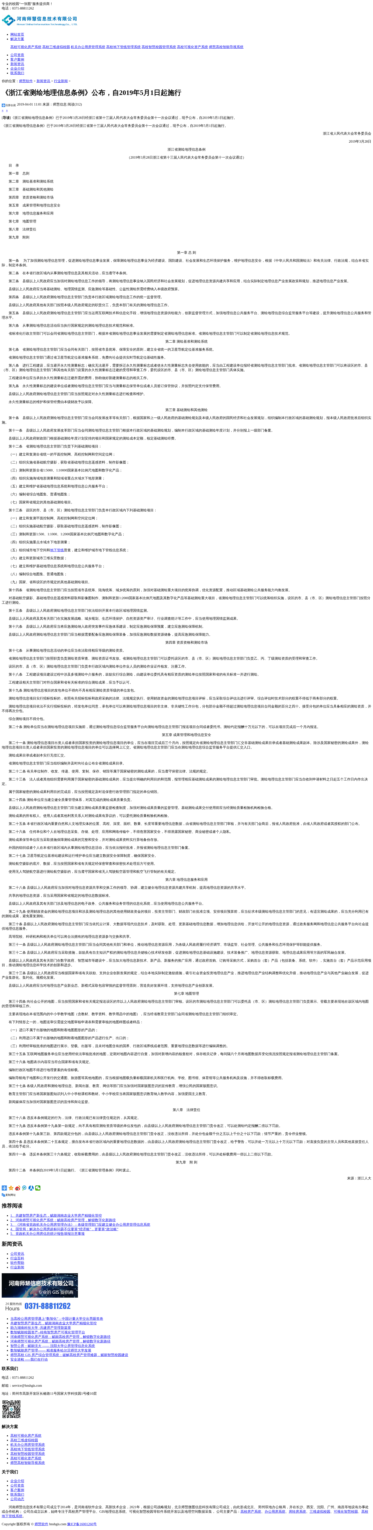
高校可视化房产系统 (25, 47)
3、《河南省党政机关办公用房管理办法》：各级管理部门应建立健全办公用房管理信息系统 (80, 1224)
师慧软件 (26, 81)
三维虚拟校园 (320, 1511)
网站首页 (17, 34)
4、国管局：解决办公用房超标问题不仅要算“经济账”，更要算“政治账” (64, 1229)
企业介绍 (17, 68)
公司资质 (17, 55)
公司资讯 (17, 1254)
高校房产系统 (250, 1511)
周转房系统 (297, 1511)
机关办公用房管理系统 (88, 47)
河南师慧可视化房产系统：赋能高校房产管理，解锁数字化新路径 (60, 1337)
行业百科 (17, 1258)
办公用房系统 (275, 1511)
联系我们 (17, 73)
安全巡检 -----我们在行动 (29, 1359)
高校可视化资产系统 (192, 47)
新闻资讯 (17, 64)
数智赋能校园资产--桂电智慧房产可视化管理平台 (47, 1332)
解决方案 (17, 39)
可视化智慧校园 (346, 1511)
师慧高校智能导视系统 (226, 47)
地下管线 (57, 550)
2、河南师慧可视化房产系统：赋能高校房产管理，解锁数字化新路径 (63, 1220)
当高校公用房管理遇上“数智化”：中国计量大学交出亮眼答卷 (56, 1318)
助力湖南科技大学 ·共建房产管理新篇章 (40, 1328)
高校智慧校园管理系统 (159, 47)
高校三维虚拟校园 (56, 47)
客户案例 (17, 59)
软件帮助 (17, 1263)
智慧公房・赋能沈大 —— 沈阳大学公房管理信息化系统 (52, 1346)
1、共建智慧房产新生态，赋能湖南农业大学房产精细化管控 (56, 1215)
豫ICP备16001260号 (82, 1524)
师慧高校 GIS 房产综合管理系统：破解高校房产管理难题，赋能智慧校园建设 (69, 1355)
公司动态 (17, 1499)
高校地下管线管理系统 (123, 47)
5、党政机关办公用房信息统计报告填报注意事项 (47, 1233)
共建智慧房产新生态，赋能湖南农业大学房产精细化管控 (53, 1323)
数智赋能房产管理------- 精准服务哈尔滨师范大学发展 (50, 1350)
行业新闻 (61, 81)
